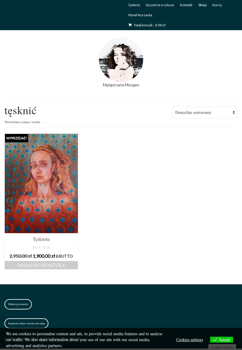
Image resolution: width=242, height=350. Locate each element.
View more (73, 345)
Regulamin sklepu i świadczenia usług (26, 323)
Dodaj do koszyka (41, 265)
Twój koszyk (149, 25)
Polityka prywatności (18, 304)
